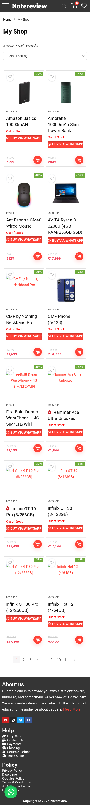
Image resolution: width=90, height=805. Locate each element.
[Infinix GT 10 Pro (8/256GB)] (24, 482)
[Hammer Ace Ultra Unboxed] (66, 385)
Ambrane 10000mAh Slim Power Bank (63, 124)
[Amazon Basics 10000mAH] (24, 92)
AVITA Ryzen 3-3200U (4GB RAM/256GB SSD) (65, 226)
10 (59, 660)
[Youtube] (5, 720)
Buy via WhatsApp (26, 138)
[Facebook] (28, 720)
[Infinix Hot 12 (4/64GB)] (66, 578)
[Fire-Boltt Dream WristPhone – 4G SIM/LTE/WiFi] (24, 385)
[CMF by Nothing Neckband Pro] (24, 290)
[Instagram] (13, 720)
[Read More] (72, 709)
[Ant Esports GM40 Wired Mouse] (24, 193)
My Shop (11, 111)
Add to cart (79, 256)
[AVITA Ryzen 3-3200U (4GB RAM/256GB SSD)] (66, 193)
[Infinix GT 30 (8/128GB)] (66, 482)
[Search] (64, 6)
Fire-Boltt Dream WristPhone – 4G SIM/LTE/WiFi (22, 418)
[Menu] (5, 6)
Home (7, 19)
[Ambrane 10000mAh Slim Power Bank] (66, 92)
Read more (37, 160)
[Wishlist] (84, 6)
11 (66, 660)
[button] (10, 791)
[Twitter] (20, 720)
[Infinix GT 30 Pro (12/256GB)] (24, 578)
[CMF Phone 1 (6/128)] (66, 290)
